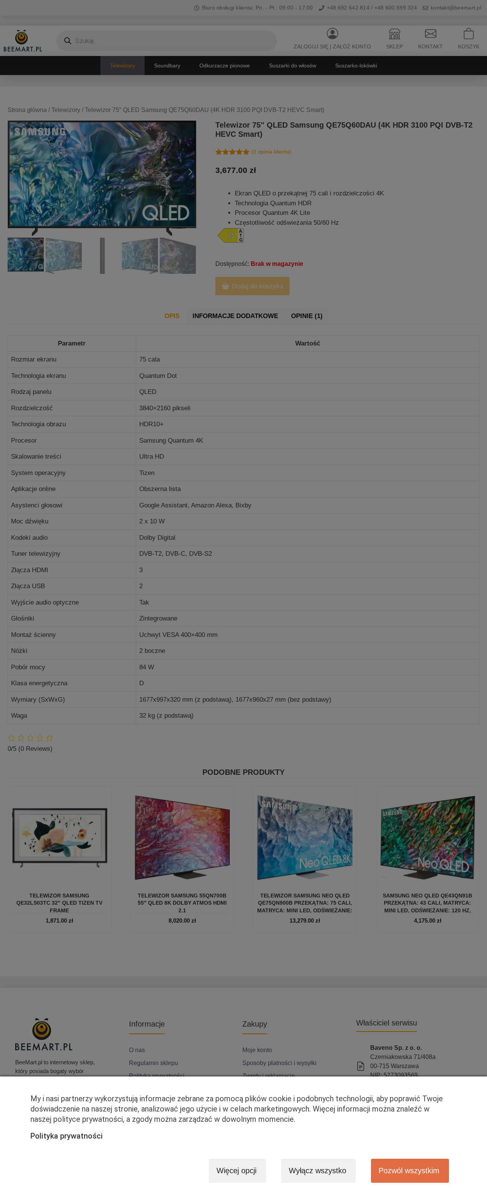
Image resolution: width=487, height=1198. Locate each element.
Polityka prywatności (66, 1135)
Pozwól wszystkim (409, 1170)
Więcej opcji (236, 1170)
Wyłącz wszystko (317, 1170)
